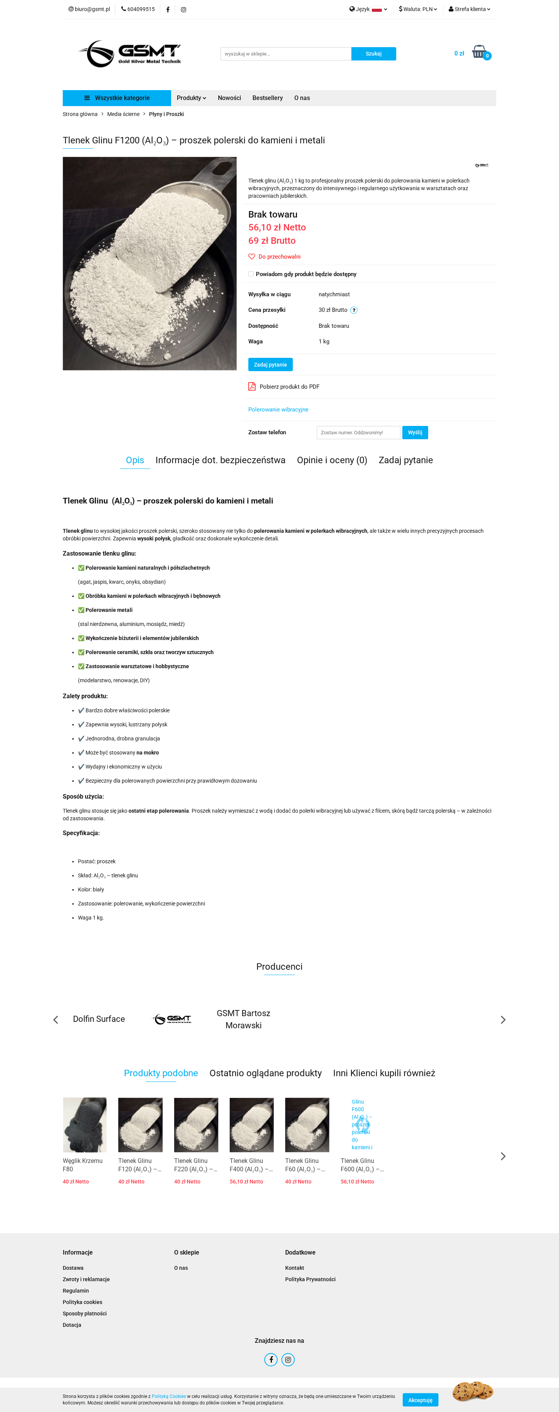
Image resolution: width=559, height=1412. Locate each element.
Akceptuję (420, 1400)
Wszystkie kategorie (122, 98)
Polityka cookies (82, 1302)
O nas (302, 98)
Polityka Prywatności (310, 1279)
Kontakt (294, 1268)
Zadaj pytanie (270, 365)
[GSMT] (481, 165)
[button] (78, 1253)
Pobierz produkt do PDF (289, 386)
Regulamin (76, 1291)
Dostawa (73, 1268)
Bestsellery (268, 98)
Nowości (229, 98)
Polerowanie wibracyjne (278, 409)
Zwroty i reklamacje (86, 1279)
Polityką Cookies (169, 1396)
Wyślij (415, 432)
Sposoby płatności (85, 1313)
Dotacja (72, 1325)
